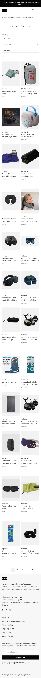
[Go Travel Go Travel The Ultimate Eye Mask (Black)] (11, 117)
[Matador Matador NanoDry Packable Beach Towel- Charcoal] (11, 404)
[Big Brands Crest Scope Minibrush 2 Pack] (11, 533)
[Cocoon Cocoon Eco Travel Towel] (11, 74)
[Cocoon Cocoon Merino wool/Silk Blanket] (11, 156)
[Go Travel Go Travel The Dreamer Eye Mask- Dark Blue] (30, 443)
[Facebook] (2, 610)
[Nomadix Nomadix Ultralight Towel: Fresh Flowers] (30, 365)
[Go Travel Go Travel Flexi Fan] (11, 365)
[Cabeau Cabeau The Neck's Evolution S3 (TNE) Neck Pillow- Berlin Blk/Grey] (30, 404)
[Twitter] (6, 610)
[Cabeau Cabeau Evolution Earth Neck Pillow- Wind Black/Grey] (11, 241)
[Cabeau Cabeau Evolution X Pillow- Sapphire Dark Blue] (30, 241)
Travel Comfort (28, 18)
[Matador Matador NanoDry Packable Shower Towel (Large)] (11, 443)
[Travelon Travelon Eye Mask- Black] (11, 488)
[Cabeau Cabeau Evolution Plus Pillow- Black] (11, 201)
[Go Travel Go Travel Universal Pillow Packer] (30, 117)
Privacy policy (7, 625)
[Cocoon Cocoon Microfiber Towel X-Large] (11, 320)
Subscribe (20, 657)
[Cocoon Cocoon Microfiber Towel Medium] (30, 488)
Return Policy (7, 636)
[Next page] (32, 570)
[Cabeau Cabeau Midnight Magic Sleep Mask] (11, 280)
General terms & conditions (13, 621)
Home (4, 18)
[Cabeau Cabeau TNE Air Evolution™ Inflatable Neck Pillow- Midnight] (30, 533)
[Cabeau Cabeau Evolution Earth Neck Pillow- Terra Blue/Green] (30, 280)
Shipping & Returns (10, 629)
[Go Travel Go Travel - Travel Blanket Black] (30, 156)
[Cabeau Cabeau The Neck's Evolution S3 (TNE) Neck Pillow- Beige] (30, 320)
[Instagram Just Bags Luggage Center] (10, 610)
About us (5, 617)
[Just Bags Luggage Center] (4, 578)
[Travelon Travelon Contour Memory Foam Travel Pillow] (30, 201)
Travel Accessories (14, 18)
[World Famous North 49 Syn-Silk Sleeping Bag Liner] (30, 74)
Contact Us (6, 632)
